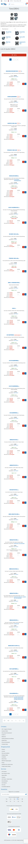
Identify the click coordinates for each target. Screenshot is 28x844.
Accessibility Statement (6, 786)
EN (18, 799)
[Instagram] (19, 720)
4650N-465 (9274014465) (19, 543)
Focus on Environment (6, 742)
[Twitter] (16, 720)
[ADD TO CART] (23, 84)
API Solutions (4, 771)
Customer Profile (5, 731)
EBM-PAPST (16, 76)
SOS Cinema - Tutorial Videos (7, 779)
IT (14, 801)
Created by (19, 840)
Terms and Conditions (5, 753)
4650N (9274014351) (18, 596)
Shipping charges (5, 755)
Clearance (3, 777)
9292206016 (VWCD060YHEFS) (17, 180)
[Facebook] (4, 720)
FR (22, 801)
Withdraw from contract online (7, 764)
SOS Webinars (4, 782)
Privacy (3, 762)
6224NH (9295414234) (18, 699)
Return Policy (4, 758)
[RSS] (23, 720)
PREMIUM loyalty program (6, 760)
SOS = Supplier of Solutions (7, 729)
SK (6, 799)
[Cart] (26, 4)
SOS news (3, 784)
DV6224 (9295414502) (18, 698)
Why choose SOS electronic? (7, 732)
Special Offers (4, 775)
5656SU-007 (16, 623)
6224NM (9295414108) (18, 697)
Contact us (3, 734)
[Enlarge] (15, 28)
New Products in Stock (6, 773)
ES (18, 801)
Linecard (3, 751)
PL (10, 801)
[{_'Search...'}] (9, 4)
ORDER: (18, 82)
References (4, 736)
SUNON (15, 129)
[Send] (26, 794)
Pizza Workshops (5, 781)
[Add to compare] (21, 71)
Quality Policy (4, 740)
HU (14, 799)
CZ (10, 799)
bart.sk (23, 840)
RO (6, 801)
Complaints (4, 756)
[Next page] (17, 59)
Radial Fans (8, 37)
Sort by (15, 55)
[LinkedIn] (12, 720)
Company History (5, 744)
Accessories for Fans (22, 42)
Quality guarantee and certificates (8, 738)
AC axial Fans (22, 32)
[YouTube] (8, 720)
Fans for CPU (22, 37)
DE (22, 799)
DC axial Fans (8, 32)
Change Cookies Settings (6, 766)
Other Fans (8, 42)
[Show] (25, 84)
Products (3, 749)
